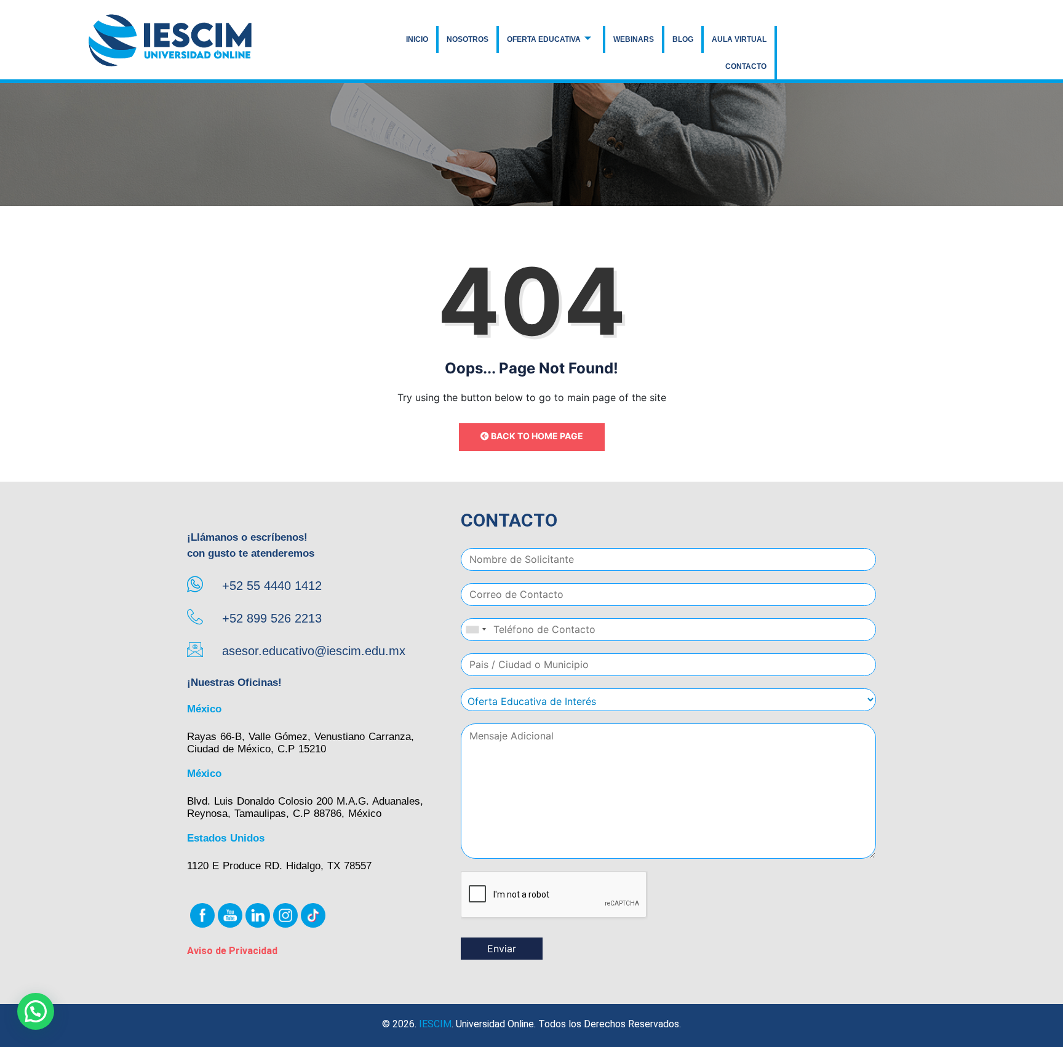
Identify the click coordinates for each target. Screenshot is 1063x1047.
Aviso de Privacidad (232, 951)
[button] (35, 1011)
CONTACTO (745, 66)
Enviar (501, 948)
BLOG (682, 39)
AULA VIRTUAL (739, 39)
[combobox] (475, 629)
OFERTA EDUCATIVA (544, 39)
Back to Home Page (536, 436)
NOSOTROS (467, 39)
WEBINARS (633, 39)
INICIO (417, 39)
